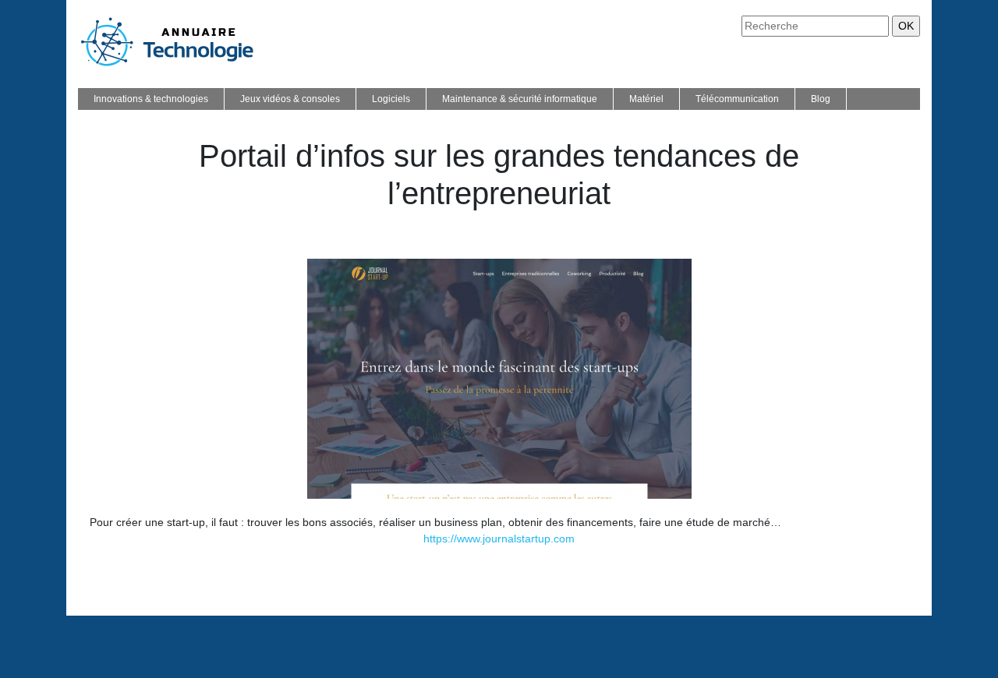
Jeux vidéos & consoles (290, 99)
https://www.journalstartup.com (499, 538)
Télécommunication (737, 99)
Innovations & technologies (151, 99)
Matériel (646, 99)
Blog (820, 99)
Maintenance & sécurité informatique (519, 99)
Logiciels (391, 99)
